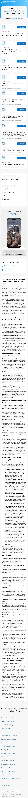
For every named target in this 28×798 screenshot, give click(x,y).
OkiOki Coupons (5, 785)
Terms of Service (10, 794)
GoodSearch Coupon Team (17, 18)
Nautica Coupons (6, 728)
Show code (21, 27)
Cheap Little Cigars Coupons (9, 735)
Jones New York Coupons (8, 725)
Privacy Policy (18, 794)
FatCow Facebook (9, 266)
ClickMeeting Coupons (7, 760)
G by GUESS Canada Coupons (9, 757)
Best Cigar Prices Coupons (8, 750)
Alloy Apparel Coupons (7, 732)
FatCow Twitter (8, 270)
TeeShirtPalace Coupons (7, 768)
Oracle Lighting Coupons (8, 764)
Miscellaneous (10, 21)
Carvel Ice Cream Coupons (8, 739)
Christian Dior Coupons (7, 743)
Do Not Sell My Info (5, 796)
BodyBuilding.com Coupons (8, 771)
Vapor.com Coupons (6, 782)
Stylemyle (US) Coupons (7, 721)
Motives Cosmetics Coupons (9, 718)
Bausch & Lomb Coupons (8, 753)
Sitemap (13, 796)
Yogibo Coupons (5, 775)
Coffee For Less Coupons (8, 746)
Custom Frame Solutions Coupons (10, 778)
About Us (3, 794)
